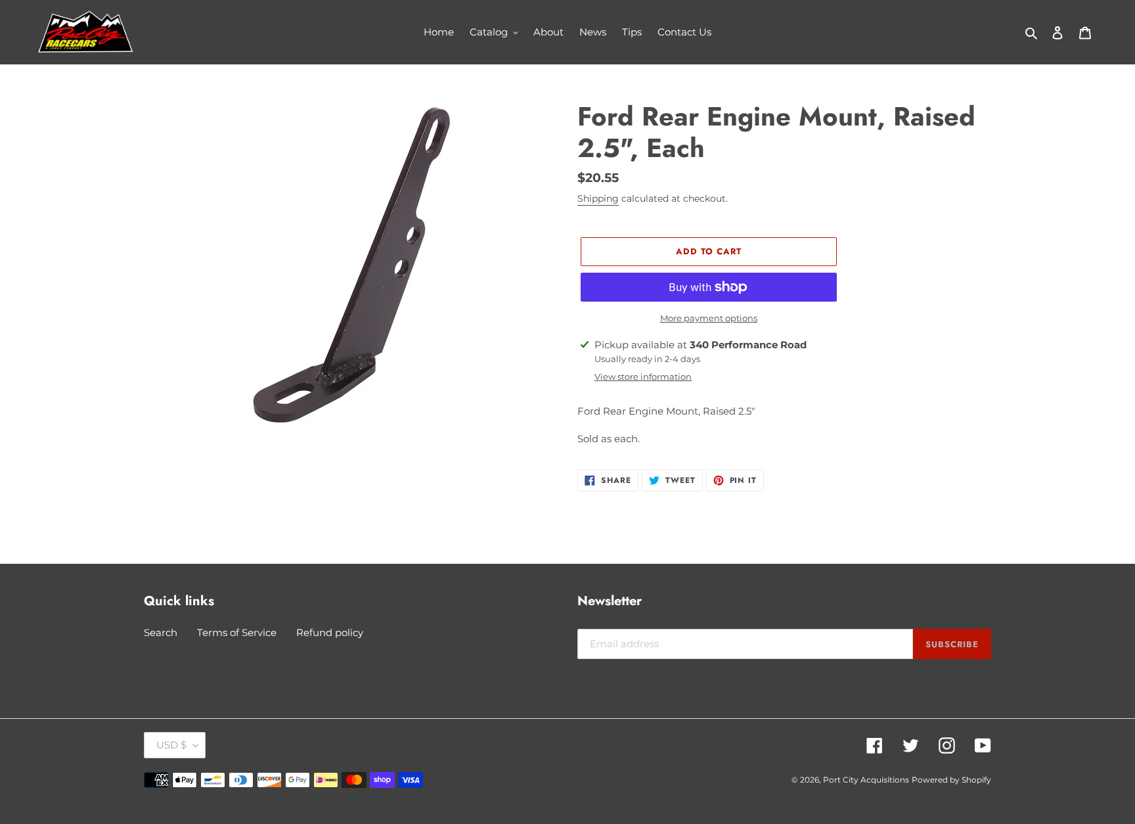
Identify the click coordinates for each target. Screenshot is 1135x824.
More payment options (708, 318)
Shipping (598, 198)
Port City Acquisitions (866, 780)
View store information (643, 376)
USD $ (171, 745)
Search (160, 632)
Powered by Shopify (951, 780)
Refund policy (329, 632)
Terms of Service (237, 632)
